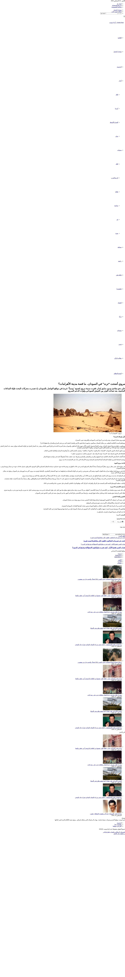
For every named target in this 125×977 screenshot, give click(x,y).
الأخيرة (120, 561)
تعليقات (119, 563)
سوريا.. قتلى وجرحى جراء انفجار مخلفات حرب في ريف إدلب (105, 612)
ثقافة (116, 191)
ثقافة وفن (119, 275)
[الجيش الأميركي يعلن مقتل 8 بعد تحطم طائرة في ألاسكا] (112, 626)
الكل (117, 94)
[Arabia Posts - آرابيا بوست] (117, 22)
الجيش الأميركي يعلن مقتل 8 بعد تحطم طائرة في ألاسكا (106, 628)
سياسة (116, 205)
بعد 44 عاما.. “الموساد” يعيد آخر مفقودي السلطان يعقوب (106, 813)
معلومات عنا (118, 824)
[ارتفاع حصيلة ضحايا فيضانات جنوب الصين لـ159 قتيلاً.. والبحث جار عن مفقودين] (112, 577)
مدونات (119, 150)
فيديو (120, 344)
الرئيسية (119, 67)
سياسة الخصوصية (117, 7)
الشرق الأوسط (114, 122)
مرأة (120, 316)
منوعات (119, 330)
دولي (116, 136)
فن (117, 219)
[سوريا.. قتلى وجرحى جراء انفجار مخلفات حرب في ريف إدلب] (112, 610)
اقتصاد (120, 302)
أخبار (120, 80)
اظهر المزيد (122, 536)
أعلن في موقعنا (117, 826)
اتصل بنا (119, 4)
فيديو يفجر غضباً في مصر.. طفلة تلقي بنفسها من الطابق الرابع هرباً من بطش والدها (98, 595)
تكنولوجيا (119, 289)
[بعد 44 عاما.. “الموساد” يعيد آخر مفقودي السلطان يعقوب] (112, 812)
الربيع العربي (114, 178)
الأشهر (120, 560)
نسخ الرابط (105, 534)
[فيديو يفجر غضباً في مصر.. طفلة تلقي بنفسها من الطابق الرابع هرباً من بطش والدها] (112, 594)
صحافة (120, 247)
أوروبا (116, 108)
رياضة (120, 261)
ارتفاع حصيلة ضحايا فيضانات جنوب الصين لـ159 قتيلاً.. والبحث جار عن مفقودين (100, 579)
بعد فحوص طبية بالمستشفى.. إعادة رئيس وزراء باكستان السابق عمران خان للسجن (98, 644)
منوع (116, 233)
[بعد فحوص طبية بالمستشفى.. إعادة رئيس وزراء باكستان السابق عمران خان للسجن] (112, 643)
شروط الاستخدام (117, 5)
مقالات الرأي (118, 358)
